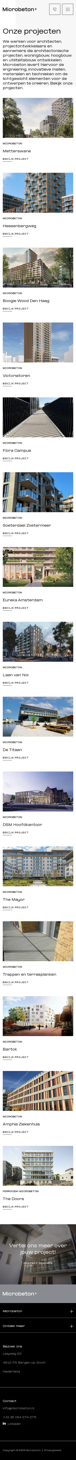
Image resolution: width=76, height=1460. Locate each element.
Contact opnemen (38, 1263)
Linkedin (14, 1424)
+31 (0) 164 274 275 (19, 1417)
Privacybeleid (52, 1450)
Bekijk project (16, 159)
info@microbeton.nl (18, 1408)
